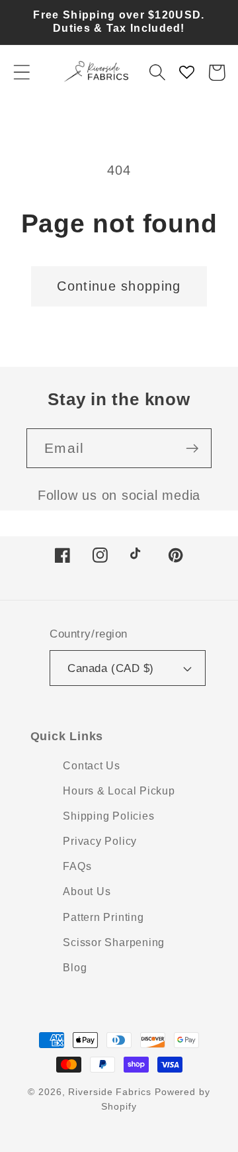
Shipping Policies (108, 816)
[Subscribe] (192, 448)
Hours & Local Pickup (119, 790)
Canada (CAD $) (110, 668)
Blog (75, 967)
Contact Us (91, 765)
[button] (21, 72)
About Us (86, 891)
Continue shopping (118, 286)
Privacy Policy (100, 841)
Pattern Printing (103, 917)
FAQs (77, 866)
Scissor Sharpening (114, 942)
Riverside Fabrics (109, 1091)
